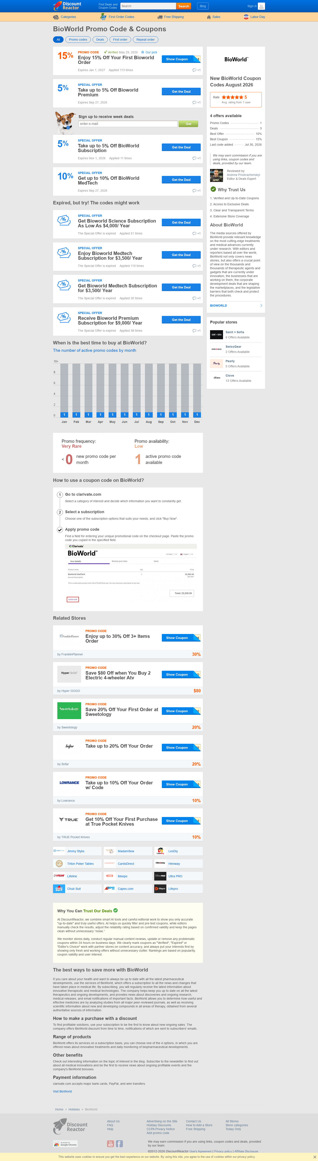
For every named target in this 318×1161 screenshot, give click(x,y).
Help (110, 1129)
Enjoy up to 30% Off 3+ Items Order (117, 639)
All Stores (232, 1121)
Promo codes (78, 39)
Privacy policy (223, 1151)
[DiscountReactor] (67, 6)
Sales (216, 17)
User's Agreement (201, 1151)
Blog (203, 6)
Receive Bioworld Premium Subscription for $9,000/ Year (110, 320)
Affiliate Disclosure (246, 1151)
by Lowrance (66, 800)
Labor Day (258, 17)
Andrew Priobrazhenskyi (243, 175)
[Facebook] (120, 1143)
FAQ (110, 1125)
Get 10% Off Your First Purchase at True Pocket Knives (121, 822)
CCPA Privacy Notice (161, 1129)
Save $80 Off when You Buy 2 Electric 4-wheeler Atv (118, 675)
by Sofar (63, 764)
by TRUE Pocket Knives (73, 837)
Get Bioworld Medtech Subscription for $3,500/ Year (117, 288)
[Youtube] (111, 1143)
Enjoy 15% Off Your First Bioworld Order (116, 60)
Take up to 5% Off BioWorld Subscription (108, 148)
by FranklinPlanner (70, 654)
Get (188, 124)
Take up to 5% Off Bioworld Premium (108, 92)
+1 (199, 70)
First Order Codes (121, 17)
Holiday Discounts (159, 1125)
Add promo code (158, 1133)
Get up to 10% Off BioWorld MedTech (108, 180)
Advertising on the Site (162, 1121)
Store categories (237, 1125)
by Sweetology (67, 727)
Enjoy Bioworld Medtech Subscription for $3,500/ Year (110, 256)
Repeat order (146, 39)
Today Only (233, 1129)
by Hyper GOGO (68, 691)
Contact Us (193, 1121)
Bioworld (218, 305)
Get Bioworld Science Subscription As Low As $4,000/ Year (117, 223)
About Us (113, 1121)
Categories (68, 17)
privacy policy (246, 1156)
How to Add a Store (199, 1125)
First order (120, 39)
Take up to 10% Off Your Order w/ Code (119, 785)
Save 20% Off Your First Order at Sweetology (121, 712)
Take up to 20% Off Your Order (119, 746)
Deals (100, 39)
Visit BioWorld (62, 1091)
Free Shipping (174, 17)
